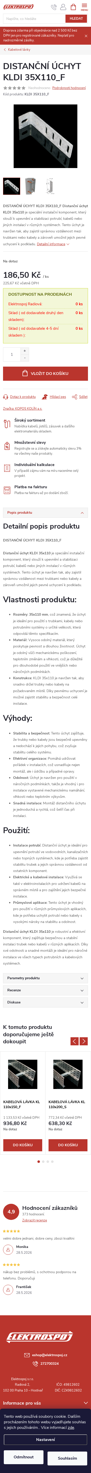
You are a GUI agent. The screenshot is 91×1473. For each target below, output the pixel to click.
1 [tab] (38, 1161)
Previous (75, 1041)
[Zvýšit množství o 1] (24, 351)
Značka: (22, 408)
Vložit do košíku (50, 373)
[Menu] (84, 6)
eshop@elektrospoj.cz (49, 1355)
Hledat (76, 18)
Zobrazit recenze (34, 1220)
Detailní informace (51, 244)
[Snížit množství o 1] (24, 357)
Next (84, 1041)
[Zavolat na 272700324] (54, 7)
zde (71, 1427)
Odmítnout (24, 1457)
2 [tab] (43, 1161)
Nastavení (45, 1439)
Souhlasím (67, 1458)
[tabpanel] (23, 1103)
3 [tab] (48, 1161)
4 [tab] (52, 1161)
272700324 (49, 1363)
